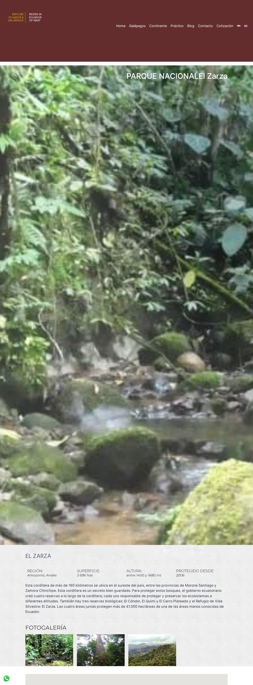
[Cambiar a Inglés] (245, 25)
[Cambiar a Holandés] (238, 25)
